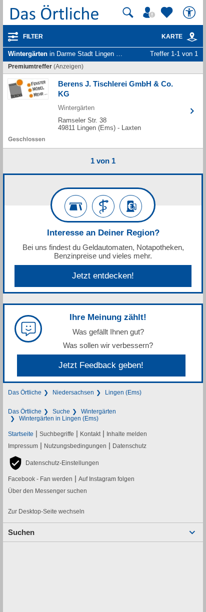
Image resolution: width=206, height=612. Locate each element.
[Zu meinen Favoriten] (168, 12)
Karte (172, 36)
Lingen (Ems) (123, 392)
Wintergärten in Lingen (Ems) (58, 418)
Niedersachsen (73, 392)
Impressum (23, 446)
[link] (192, 37)
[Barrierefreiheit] (190, 12)
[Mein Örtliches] (150, 12)
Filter (33, 36)
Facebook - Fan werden (40, 479)
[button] (53, 463)
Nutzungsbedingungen (75, 446)
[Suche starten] (128, 12)
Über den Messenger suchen (47, 491)
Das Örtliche (25, 392)
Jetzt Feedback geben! (101, 365)
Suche (61, 411)
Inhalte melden (126, 434)
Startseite (21, 434)
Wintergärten (98, 411)
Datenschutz (129, 446)
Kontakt (90, 434)
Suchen (21, 532)
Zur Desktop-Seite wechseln (46, 511)
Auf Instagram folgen (106, 479)
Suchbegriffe (57, 434)
